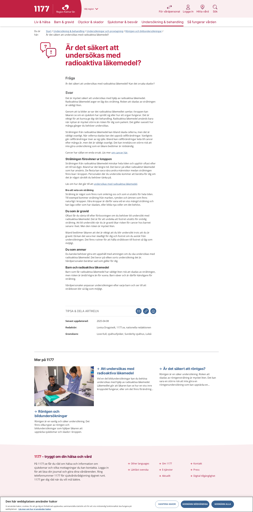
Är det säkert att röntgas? (184, 369)
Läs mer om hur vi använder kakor (34, 509)
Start (48, 31)
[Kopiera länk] (146, 311)
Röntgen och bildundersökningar (143, 31)
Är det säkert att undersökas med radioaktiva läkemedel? (77, 34)
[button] (153, 311)
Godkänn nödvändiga (195, 504)
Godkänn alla (222, 504)
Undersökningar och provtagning (105, 31)
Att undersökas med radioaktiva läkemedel (115, 371)
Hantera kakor (167, 504)
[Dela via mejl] (139, 311)
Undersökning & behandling (68, 31)
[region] (126, 504)
